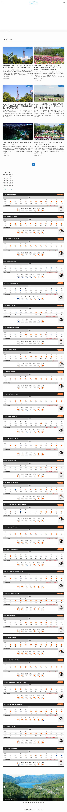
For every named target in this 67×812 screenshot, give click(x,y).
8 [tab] (36, 802)
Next (62, 787)
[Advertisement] (33, 17)
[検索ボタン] (2, 2)
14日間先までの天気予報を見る (51, 205)
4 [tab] (28, 802)
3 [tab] (26, 802)
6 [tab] (32, 802)
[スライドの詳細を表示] (33, 787)
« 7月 (4, 189)
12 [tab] (43, 802)
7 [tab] (34, 802)
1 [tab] (23, 802)
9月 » (10, 189)
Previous (5, 787)
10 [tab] (40, 802)
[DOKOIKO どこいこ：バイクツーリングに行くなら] (33, 2)
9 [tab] (38, 802)
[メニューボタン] (64, 2)
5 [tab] (30, 802)
